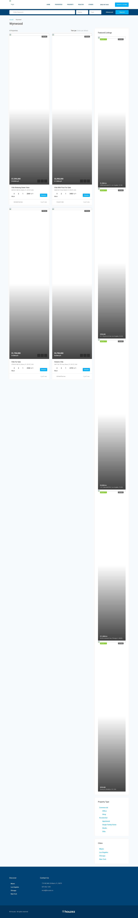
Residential (103, 818)
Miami (101, 849)
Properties (58, 4)
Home (48, 4)
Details (43, 195)
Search (122, 12)
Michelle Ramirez (18, 202)
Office (104, 811)
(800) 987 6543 (104, 4)
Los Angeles (103, 852)
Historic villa (58, 362)
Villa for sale (16, 362)
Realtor (81, 4)
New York (102, 859)
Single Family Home (109, 825)
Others (90, 4)
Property (70, 4)
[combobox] (82, 12)
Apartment (106, 821)
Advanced (109, 12)
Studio (104, 828)
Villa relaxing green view (20, 187)
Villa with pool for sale (62, 187)
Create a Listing (122, 4)
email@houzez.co (47, 890)
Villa (103, 831)
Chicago (102, 856)
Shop (104, 814)
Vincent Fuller (60, 202)
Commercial (103, 807)
